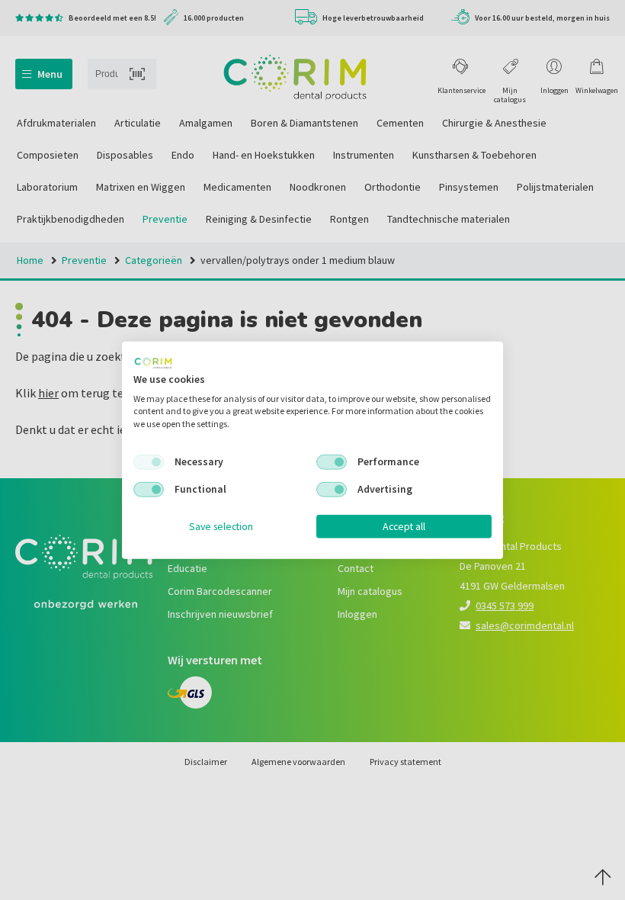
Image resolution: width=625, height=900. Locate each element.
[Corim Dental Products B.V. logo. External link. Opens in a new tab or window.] (153, 363)
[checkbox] (148, 462)
